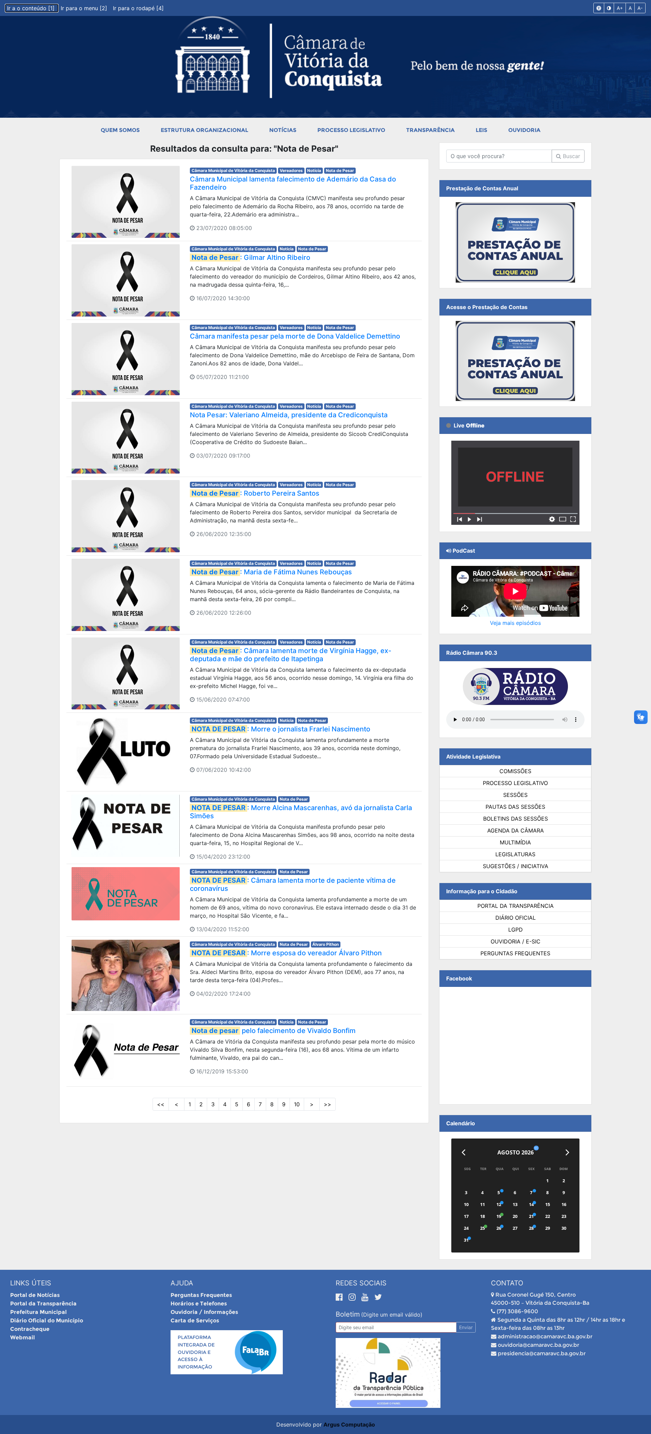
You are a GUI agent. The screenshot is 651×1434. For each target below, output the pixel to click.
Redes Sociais (361, 1283)
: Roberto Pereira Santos (255, 493)
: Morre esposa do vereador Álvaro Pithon (287, 953)
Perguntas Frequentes (515, 953)
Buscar (570, 156)
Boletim (348, 1314)
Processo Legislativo (351, 130)
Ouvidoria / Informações (204, 1312)
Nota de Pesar (340, 170)
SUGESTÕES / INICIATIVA (515, 866)
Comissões (515, 771)
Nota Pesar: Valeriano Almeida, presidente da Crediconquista (289, 415)
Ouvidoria (524, 130)
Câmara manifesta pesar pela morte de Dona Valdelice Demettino (295, 336)
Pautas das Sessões (515, 806)
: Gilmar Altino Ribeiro (251, 257)
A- (640, 8)
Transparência (430, 130)
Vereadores (291, 170)
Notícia (314, 170)
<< (160, 1104)
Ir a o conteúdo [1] (31, 8)
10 (297, 1104)
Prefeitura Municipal (38, 1312)
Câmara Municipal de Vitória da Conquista (233, 170)
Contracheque (30, 1329)
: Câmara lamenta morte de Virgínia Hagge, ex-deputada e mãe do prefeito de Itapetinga (290, 655)
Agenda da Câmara (515, 830)
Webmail (22, 1337)
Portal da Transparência (515, 905)
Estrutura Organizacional (204, 130)
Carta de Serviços (195, 1320)
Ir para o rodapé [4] (138, 8)
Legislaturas (515, 854)
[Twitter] (378, 1297)
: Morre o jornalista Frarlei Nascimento (281, 729)
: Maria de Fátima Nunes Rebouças (272, 572)
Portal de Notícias (35, 1295)
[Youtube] (366, 1297)
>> (327, 1104)
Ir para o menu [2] (85, 8)
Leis (481, 130)
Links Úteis (30, 1283)
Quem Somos (120, 130)
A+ (620, 8)
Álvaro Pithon (325, 944)
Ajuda (182, 1283)
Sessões (515, 794)
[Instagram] (353, 1297)
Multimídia (515, 842)
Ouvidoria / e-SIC (515, 941)
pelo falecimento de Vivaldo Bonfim (274, 1031)
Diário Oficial (515, 917)
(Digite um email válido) (391, 1314)
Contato (507, 1283)
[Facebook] (340, 1297)
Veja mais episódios (515, 622)
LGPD (515, 929)
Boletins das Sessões (515, 818)
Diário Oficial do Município (46, 1320)
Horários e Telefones (199, 1303)
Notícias (282, 130)
